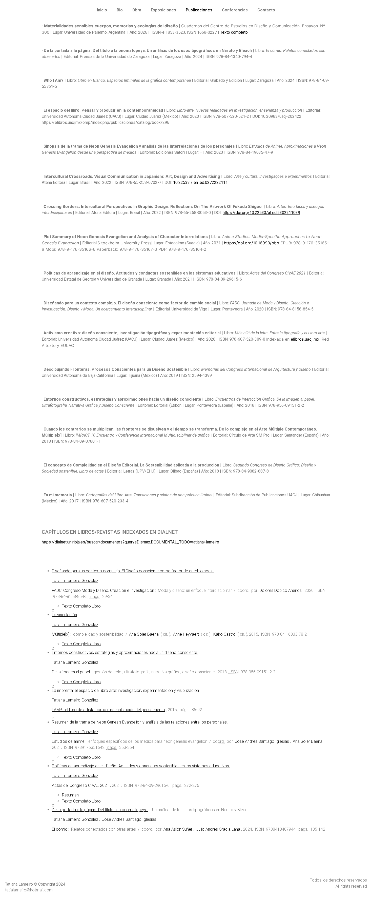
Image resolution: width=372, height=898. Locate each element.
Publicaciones (199, 10)
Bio (120, 10)
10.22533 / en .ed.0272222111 (200, 182)
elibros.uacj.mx (305, 339)
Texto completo (234, 32)
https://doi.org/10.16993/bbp (251, 242)
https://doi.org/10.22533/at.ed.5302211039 (261, 212)
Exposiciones (163, 10)
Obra (136, 10)
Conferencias (235, 10)
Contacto (266, 10)
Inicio (102, 10)
